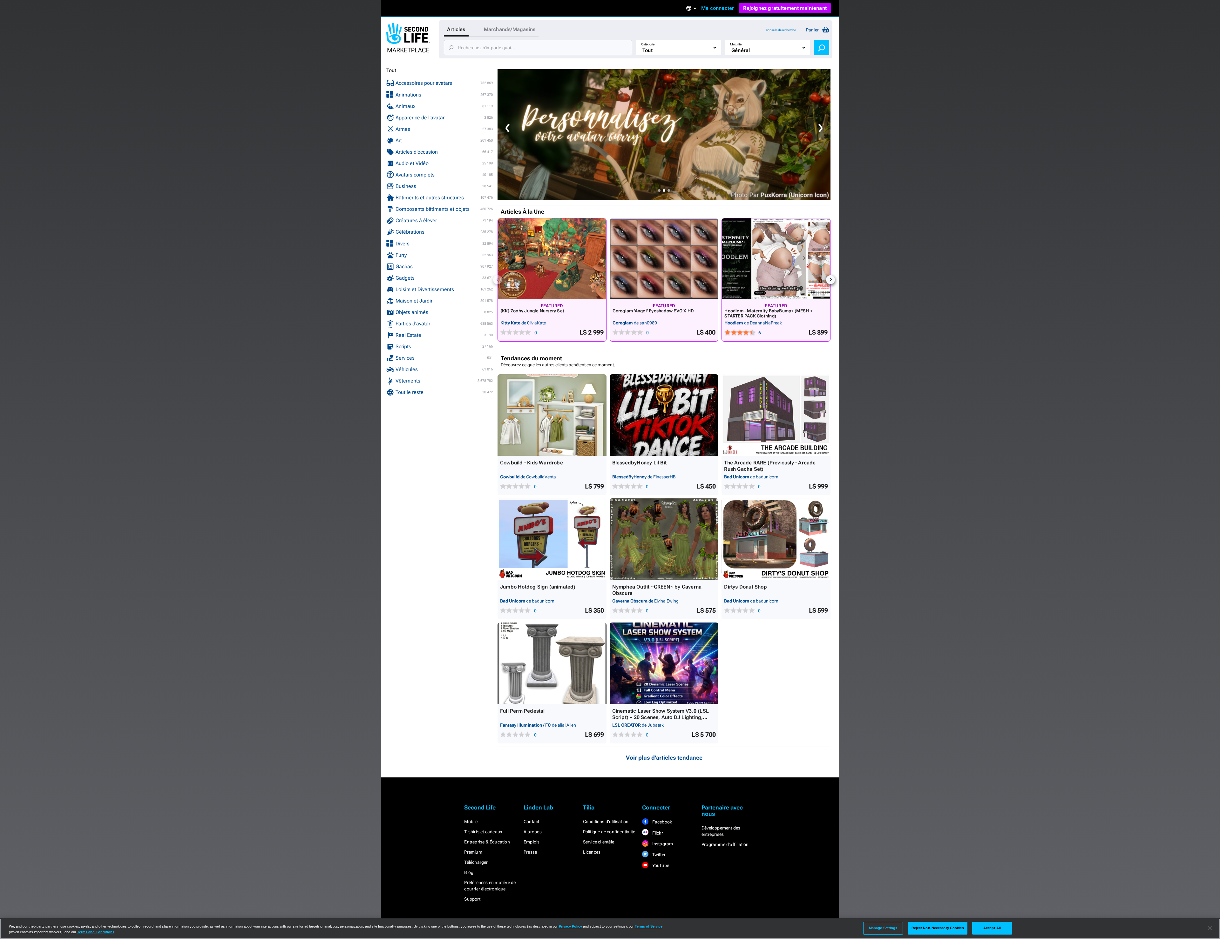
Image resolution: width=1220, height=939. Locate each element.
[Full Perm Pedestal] (552, 663)
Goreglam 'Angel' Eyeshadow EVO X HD (653, 310)
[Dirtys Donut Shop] (776, 539)
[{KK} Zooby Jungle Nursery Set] (552, 258)
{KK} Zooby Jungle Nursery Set (532, 310)
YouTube (660, 865)
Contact (531, 821)
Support (472, 899)
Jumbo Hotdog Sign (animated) (538, 587)
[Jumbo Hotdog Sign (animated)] (552, 539)
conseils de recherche (781, 30)
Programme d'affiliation (725, 844)
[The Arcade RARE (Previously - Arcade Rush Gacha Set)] (776, 415)
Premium (473, 852)
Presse (530, 852)
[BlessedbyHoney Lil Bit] (664, 415)
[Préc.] (497, 279)
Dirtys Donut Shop (745, 587)
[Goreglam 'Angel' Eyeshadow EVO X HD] (664, 258)
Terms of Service (648, 926)
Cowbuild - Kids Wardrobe (531, 463)
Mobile (471, 821)
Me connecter (717, 8)
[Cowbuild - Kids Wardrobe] (552, 415)
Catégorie (647, 44)
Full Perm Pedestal (522, 711)
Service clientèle (598, 841)
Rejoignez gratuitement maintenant (785, 8)
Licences (592, 852)
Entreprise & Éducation (487, 841)
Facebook (661, 821)
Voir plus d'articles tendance (664, 757)
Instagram (662, 843)
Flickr (657, 833)
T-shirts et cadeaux (483, 831)
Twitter (658, 854)
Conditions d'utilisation (606, 821)
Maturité (736, 44)
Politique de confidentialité (609, 831)
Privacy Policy (570, 926)
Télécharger (476, 862)
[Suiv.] (830, 279)
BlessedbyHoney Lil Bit (639, 463)
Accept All (992, 928)
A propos (533, 831)
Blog (468, 872)
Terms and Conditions (95, 932)
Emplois (531, 841)
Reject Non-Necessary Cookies (938, 928)
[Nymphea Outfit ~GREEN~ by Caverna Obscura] (664, 539)
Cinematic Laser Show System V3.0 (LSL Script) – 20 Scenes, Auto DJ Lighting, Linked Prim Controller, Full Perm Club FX (661, 717)
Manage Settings (883, 928)
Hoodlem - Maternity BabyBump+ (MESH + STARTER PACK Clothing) (768, 313)
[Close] (1210, 928)
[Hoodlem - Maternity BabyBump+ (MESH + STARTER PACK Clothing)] (776, 258)
